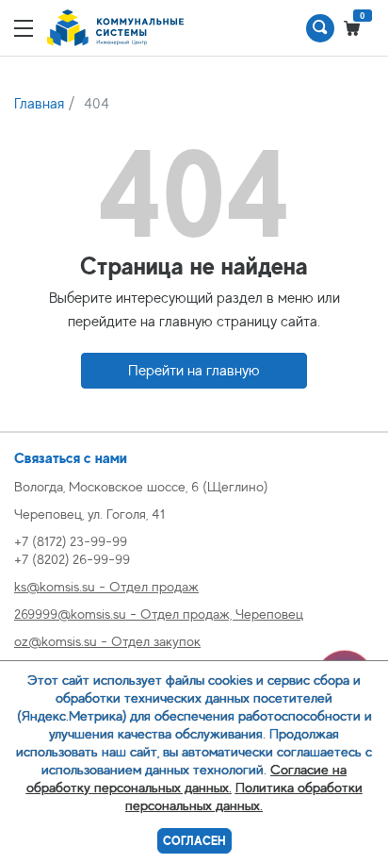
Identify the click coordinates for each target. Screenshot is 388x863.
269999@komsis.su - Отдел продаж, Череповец (158, 614)
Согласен (194, 841)
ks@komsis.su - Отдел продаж (106, 586)
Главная (39, 103)
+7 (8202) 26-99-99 (72, 559)
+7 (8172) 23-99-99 (70, 541)
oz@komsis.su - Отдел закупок (107, 641)
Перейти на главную (194, 370)
